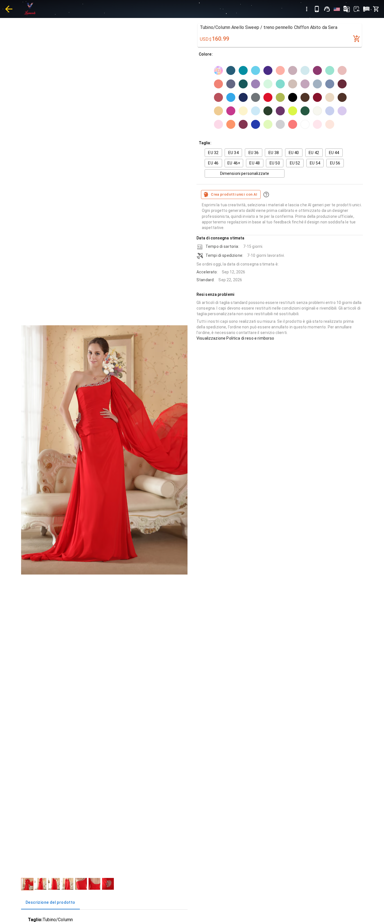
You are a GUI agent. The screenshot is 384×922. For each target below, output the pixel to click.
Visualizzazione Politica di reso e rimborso (235, 338)
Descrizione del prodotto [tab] (50, 902)
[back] (8, 9)
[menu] (306, 9)
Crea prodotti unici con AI (234, 194)
